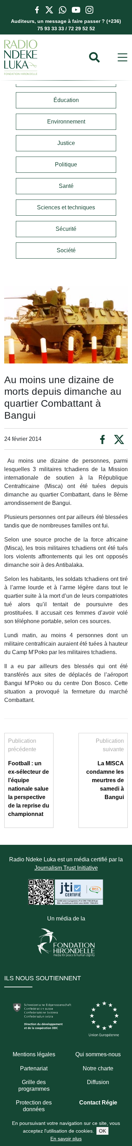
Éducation (66, 100)
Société (66, 250)
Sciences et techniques (66, 207)
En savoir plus (66, 1138)
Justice (66, 143)
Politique (66, 164)
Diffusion (98, 1082)
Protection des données (34, 1106)
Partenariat (34, 1068)
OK (102, 1131)
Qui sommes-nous (98, 1054)
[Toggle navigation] (122, 57)
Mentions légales (34, 1054)
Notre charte (98, 1068)
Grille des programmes (34, 1085)
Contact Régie (98, 1103)
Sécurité (66, 229)
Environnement (66, 122)
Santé (66, 186)
